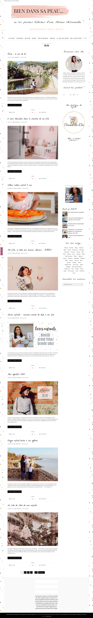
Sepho (81, 264)
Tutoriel (77, 268)
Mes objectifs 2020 (16, 374)
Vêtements (82, 270)
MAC (84, 254)
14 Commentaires (18, 377)
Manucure (71, 258)
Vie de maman (71, 270)
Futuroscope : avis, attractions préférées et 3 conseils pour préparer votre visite (75, 231)
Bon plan (81, 247)
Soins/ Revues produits (77, 266)
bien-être (71, 247)
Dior (83, 252)
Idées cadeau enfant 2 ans (20, 185)
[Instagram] (70, 94)
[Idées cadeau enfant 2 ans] (33, 209)
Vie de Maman (43, 38)
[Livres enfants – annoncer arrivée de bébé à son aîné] (33, 336)
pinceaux (69, 262)
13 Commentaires (17, 253)
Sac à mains (75, 264)
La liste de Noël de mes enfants (22, 505)
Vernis (82, 268)
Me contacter (76, 38)
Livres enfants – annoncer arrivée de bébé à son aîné (31, 315)
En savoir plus (48, 616)
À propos (19, 38)
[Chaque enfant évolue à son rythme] (33, 464)
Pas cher (77, 260)
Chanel (69, 249)
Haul (64, 254)
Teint (73, 268)
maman (65, 258)
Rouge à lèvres (68, 264)
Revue (79, 262)
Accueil (11, 38)
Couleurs (73, 252)
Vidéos (52, 38)
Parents (71, 260)
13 (36, 572)
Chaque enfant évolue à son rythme (23, 441)
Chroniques (82, 249)
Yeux (74, 273)
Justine (13, 112)
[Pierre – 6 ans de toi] (33, 78)
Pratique (74, 262)
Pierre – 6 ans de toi (17, 54)
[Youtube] (74, 94)
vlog (77, 270)
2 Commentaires (16, 57)
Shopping (68, 266)
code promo (67, 252)
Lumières (79, 254)
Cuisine (78, 252)
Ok (43, 616)
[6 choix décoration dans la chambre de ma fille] (33, 142)
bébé (65, 249)
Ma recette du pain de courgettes (76, 212)
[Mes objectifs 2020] (33, 398)
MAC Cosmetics (69, 256)
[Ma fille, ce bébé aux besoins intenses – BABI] (33, 273)
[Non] (91, 615)
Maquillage (77, 258)
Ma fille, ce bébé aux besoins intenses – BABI (29, 250)
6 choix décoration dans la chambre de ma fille (28, 119)
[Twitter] (67, 94)
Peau (82, 260)
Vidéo (65, 270)
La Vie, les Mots (63, 38)
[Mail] (77, 94)
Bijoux (76, 247)
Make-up (80, 256)
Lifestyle (69, 254)
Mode (34, 38)
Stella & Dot (67, 268)
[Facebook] (64, 94)
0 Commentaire (18, 188)
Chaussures (75, 249)
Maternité (83, 258)
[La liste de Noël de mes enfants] (33, 529)
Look (74, 254)
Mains (75, 256)
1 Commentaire (18, 508)
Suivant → (41, 572)
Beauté (27, 38)
